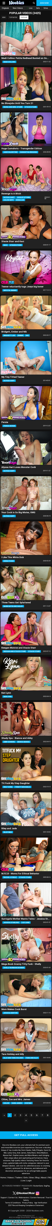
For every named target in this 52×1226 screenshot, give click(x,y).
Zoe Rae (28, 1103)
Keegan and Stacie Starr (15, 651)
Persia (4, 422)
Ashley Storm (23, 197)
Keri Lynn (6, 693)
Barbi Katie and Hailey (13, 606)
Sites (46, 8)
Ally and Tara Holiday (13, 1058)
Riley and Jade (9, 828)
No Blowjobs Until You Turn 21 (17, 103)
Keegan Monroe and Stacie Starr (18, 647)
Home (3, 1177)
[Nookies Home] (18, 3)
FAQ (50, 1177)
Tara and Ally (32, 1058)
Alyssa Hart (9, 197)
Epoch (26, 1188)
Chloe (6, 1103)
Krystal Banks (10, 290)
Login (29, 1180)
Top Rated (13, 17)
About (43, 1177)
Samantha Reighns (28, 152)
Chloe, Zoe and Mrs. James (15, 1099)
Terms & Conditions (13, 1203)
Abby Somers (9, 742)
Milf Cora (8, 787)
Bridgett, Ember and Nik (14, 331)
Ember (20, 335)
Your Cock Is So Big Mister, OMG (18, 512)
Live (30, 8)
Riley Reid (8, 832)
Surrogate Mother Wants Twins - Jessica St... (25, 919)
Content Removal (37, 1198)
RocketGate (38, 1186)
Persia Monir (9, 426)
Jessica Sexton (10, 1013)
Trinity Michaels (22, 787)
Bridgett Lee (9, 335)
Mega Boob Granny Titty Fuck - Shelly (21, 964)
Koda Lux (20, 200)
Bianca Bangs (23, 742)
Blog (37, 1177)
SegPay (47, 1186)
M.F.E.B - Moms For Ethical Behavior (20, 873)
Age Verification (40, 1203)
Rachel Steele (10, 877)
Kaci (5, 245)
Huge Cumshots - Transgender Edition (21, 148)
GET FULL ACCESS (26, 1135)
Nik (27, 335)
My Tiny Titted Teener (12, 377)
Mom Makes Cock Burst (14, 1009)
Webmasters (24, 1198)
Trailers (18, 1177)
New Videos (18, 8)
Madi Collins (9, 62)
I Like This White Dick (12, 557)
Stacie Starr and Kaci (12, 241)
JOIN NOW (44, 3)
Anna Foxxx (9, 561)
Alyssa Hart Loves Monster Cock (18, 467)
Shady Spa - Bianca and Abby (17, 738)
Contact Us (12, 1198)
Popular (24, 17)
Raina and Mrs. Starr (13, 107)
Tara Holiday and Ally (12, 1054)
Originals (5, 8)
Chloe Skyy (8, 200)
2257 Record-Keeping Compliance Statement (26, 1205)
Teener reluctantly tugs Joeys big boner (22, 286)
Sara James (17, 1103)
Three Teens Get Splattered (16, 602)
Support (4, 1198)
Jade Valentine (10, 152)
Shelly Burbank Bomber (14, 968)
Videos (10, 1177)
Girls (38, 8)
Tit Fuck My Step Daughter (15, 783)
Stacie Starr (30, 107)
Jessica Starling (11, 922)
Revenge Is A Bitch (11, 193)
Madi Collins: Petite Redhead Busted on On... (25, 58)
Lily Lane (25, 922)
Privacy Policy (27, 1203)
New (3, 17)
